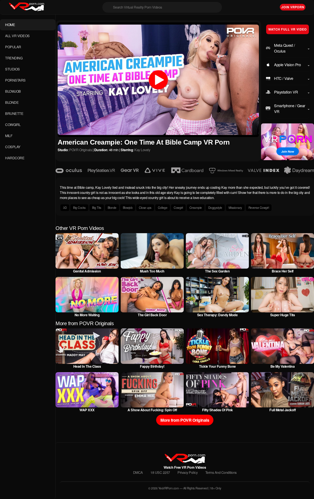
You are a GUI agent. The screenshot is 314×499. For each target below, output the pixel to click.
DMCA (138, 472)
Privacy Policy (188, 472)
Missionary (235, 207)
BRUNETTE (14, 113)
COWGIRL (13, 124)
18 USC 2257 (160, 472)
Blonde (112, 207)
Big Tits (96, 207)
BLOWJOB (13, 91)
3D (65, 207)
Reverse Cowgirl (258, 207)
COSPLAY (13, 146)
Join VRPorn (292, 7)
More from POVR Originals (184, 420)
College (162, 207)
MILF (8, 135)
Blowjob (128, 207)
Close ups (145, 207)
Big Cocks (79, 207)
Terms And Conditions (221, 472)
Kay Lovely (142, 149)
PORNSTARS (15, 80)
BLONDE (12, 102)
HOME (10, 24)
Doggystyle (215, 207)
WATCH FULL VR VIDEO (287, 29)
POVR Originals (80, 149)
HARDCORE (14, 157)
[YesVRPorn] (184, 462)
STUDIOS (12, 69)
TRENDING (13, 58)
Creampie (195, 207)
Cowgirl (178, 207)
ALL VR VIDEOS (17, 35)
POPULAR (13, 46)
